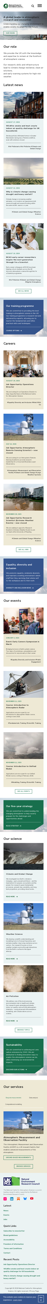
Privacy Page (34, 1291)
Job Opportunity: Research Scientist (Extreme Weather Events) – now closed (20, 520)
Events (6, 1215)
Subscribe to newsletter (14, 1231)
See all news (23, 291)
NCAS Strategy (12, 826)
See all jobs (23, 550)
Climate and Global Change (19, 874)
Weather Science (14, 934)
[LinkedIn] (11, 1198)
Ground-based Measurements (18, 1158)
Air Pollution (12, 996)
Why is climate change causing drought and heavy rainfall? (21, 193)
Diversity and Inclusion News (18, 588)
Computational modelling (13, 1104)
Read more (10, 897)
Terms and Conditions (12, 1248)
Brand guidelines (10, 1235)
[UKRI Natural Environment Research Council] (23, 1181)
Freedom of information (13, 1244)
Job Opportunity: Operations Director (19, 1264)
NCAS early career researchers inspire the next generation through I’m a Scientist (21, 260)
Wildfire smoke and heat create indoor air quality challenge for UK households (22, 128)
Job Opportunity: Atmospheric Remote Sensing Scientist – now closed (22, 450)
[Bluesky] (25, 1198)
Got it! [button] (41, 1299)
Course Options (12, 331)
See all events (23, 791)
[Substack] (18, 1198)
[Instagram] (5, 1198)
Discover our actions (15, 1070)
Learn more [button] (17, 1300)
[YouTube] (31, 1198)
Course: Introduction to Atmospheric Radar (17, 706)
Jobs (5, 1219)
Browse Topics (23, 1030)
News (5, 1210)
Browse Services (23, 1166)
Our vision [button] (10, 33)
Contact (6, 1253)
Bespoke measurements (13, 1098)
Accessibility (8, 1240)
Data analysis (33, 1098)
